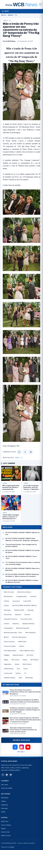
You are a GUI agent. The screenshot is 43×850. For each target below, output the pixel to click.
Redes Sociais (6, 835)
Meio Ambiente (30, 632)
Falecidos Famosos (10, 619)
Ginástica (15, 623)
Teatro (25, 668)
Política (21, 646)
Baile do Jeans (9, 592)
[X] (30, 452)
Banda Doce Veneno (24, 592)
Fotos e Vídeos (6, 825)
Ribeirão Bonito (18, 655)
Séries (10, 15)
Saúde (25, 660)
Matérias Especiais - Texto (13, 632)
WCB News (29, 678)
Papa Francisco (9, 641)
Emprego (30, 610)
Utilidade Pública (9, 678)
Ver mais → (22, 752)
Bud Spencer (8, 596)
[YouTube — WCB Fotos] (27, 747)
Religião (6, 655)
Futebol (6, 623)
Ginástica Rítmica (28, 623)
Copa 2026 (27, 601)
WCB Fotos (4, 821)
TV (16, 15)
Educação (7, 610)
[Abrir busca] (40, 4)
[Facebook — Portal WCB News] (15, 747)
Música (6, 637)
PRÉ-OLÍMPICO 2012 (27, 650)
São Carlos (15, 660)
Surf (18, 668)
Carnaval (33, 596)
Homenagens (8, 628)
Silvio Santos (27, 664)
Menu (7, 11)
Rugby (6, 660)
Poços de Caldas (10, 646)
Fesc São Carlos (26, 619)
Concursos (16, 601)
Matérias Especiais (22, 628)
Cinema (26, 483)
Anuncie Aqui (5, 832)
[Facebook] (25, 452)
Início (3, 15)
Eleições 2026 (19, 610)
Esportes (18, 614)
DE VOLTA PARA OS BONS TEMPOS (24, 605)
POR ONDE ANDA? (10, 650)
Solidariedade (8, 668)
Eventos (27, 614)
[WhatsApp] (19, 452)
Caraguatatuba (21, 596)
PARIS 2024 (22, 641)
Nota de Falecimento (19, 637)
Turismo (18, 673)
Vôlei (20, 678)
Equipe (3, 828)
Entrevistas (8, 614)
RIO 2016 (30, 655)
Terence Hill (8, 673)
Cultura (6, 605)
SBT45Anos (34, 660)
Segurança (7, 664)
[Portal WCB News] (21, 4)
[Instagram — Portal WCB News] (21, 747)
